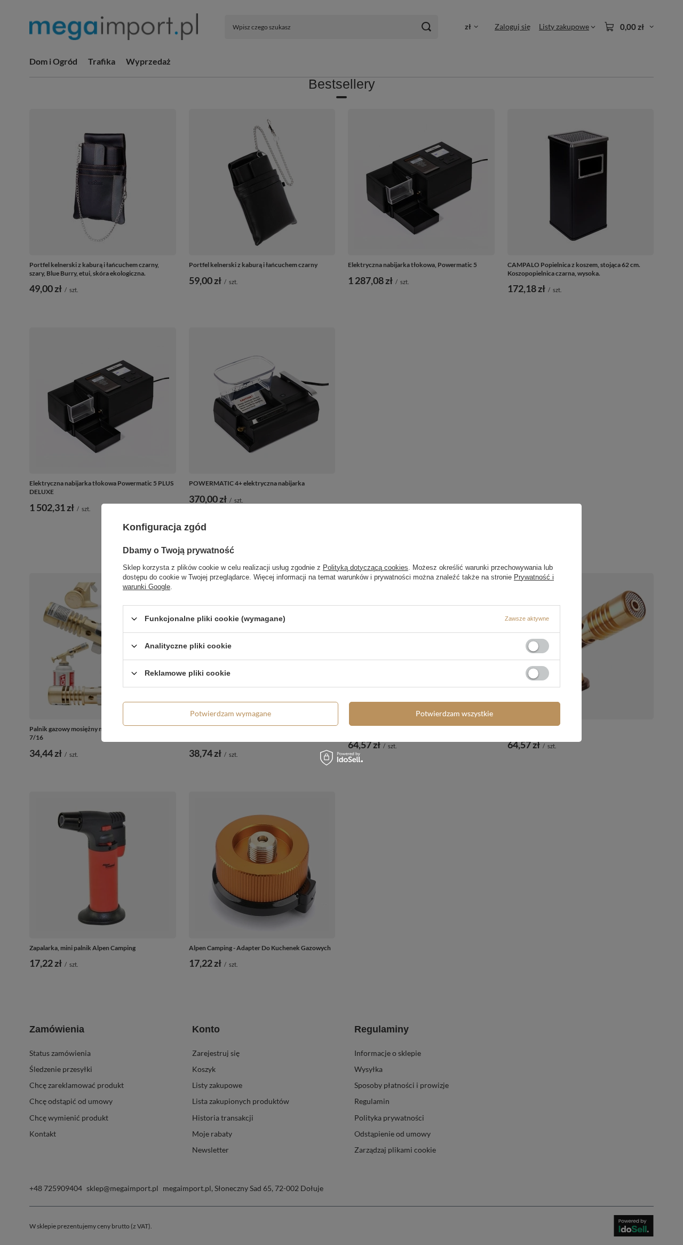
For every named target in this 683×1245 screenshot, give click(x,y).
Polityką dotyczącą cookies (365, 567)
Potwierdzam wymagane (230, 713)
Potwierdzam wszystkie (454, 713)
